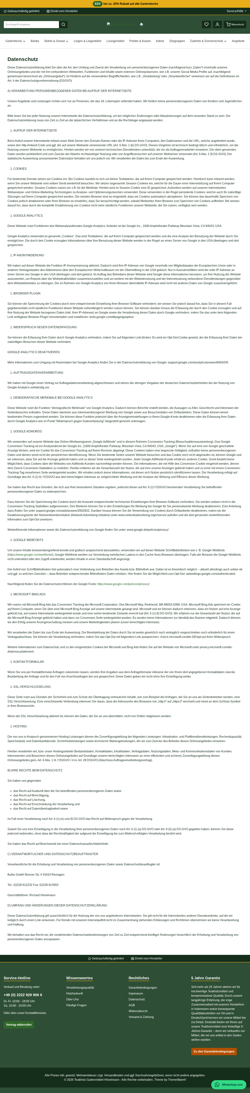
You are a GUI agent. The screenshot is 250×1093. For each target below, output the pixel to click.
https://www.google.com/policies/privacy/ (123, 584)
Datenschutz (137, 999)
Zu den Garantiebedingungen (214, 1051)
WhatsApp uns (232, 1084)
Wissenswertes (79, 978)
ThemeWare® (177, 1079)
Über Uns (72, 999)
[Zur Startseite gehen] (121, 24)
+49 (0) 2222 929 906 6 (23, 995)
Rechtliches (139, 978)
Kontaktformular (35, 1012)
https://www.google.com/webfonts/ (30, 554)
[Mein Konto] (217, 24)
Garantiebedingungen (143, 987)
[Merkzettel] (206, 24)
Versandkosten (114, 1075)
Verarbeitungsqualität (80, 987)
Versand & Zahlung (141, 1017)
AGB (132, 1005)
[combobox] (31, 24)
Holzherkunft (74, 993)
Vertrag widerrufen (19, 1024)
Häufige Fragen (76, 1005)
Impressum (136, 993)
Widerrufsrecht (138, 1011)
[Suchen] (63, 24)
